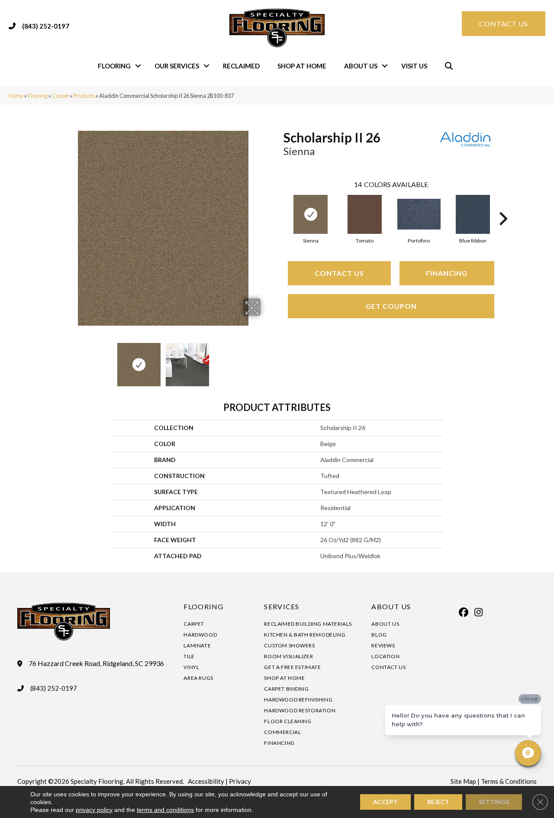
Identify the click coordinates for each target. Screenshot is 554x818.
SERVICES (281, 606)
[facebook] (463, 612)
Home (16, 95)
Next (266, 360)
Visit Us (414, 66)
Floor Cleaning (287, 721)
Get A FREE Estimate (292, 667)
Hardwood (200, 634)
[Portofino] (419, 214)
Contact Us (339, 273)
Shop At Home (301, 66)
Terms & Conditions (509, 781)
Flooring (114, 66)
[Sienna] (310, 214)
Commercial (282, 732)
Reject (438, 801)
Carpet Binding (286, 688)
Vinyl (191, 667)
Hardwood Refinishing (298, 699)
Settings (494, 801)
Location (385, 656)
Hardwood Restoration (299, 710)
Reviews (383, 645)
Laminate (197, 645)
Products (84, 95)
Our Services (177, 66)
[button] (138, 66)
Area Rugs (198, 678)
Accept (385, 801)
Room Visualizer (288, 656)
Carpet (60, 95)
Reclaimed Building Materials (308, 624)
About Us (360, 66)
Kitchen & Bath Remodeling (304, 634)
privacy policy (94, 809)
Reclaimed (241, 66)
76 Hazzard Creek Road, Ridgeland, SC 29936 (96, 663)
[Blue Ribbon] (473, 214)
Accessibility (206, 781)
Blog (379, 634)
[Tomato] (364, 214)
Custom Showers (289, 645)
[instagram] (479, 612)
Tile (189, 656)
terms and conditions (165, 809)
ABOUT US (391, 606)
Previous (59, 360)
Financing (446, 273)
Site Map (463, 781)
